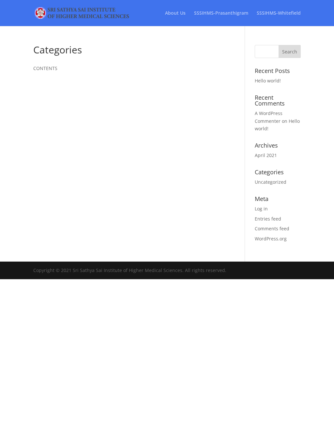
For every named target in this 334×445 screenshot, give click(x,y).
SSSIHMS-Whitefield (279, 13)
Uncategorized (270, 182)
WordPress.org (271, 239)
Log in (261, 209)
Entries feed (268, 219)
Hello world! (268, 81)
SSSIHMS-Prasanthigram (221, 13)
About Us (175, 13)
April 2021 (266, 155)
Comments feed (272, 228)
